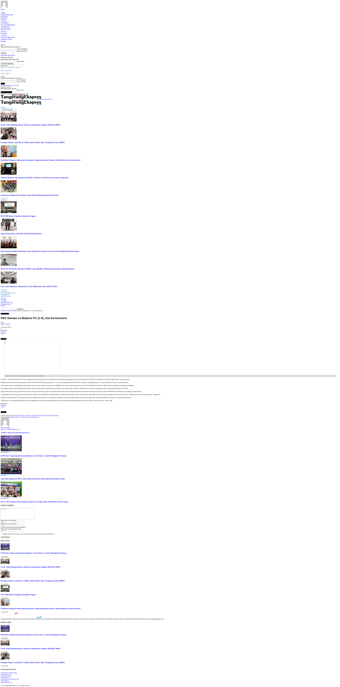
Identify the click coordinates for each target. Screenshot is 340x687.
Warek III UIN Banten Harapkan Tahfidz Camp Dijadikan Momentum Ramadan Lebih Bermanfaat (37, 269)
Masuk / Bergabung (6, 70)
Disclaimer (4, 33)
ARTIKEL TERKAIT (7, 432)
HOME (3, 13)
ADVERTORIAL (6, 29)
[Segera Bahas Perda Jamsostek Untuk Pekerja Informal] (9, 230)
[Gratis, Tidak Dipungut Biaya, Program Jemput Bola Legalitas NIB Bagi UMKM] (9, 121)
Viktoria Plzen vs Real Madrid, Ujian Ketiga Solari (25, 417)
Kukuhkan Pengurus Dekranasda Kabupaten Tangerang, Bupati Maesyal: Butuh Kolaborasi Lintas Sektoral (40, 160)
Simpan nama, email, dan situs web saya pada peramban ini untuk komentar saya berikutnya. (29, 534)
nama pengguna (22, 49)
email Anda (20, 61)
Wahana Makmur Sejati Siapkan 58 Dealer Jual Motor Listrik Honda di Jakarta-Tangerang (34, 178)
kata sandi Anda (22, 51)
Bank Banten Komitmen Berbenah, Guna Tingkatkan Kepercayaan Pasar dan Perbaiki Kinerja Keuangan (40, 251)
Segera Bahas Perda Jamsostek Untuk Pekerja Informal (21, 234)
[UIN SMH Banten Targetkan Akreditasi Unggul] (9, 212)
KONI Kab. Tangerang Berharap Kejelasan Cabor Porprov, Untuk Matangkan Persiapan (33, 456)
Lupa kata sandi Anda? (8, 55)
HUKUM (3, 21)
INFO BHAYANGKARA (8, 25)
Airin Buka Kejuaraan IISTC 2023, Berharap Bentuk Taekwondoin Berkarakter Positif (33, 479)
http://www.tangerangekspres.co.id (10, 429)
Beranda (3, 310)
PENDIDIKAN (5, 27)
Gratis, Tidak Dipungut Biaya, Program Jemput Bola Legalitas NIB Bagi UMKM (30, 125)
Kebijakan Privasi (6, 39)
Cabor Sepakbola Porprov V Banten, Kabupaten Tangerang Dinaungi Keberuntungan (35, 415)
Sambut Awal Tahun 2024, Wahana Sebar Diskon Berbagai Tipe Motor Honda (29, 195)
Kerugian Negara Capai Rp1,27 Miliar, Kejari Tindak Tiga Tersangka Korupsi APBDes (33, 142)
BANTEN (4, 19)
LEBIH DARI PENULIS (21, 432)
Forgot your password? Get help (10, 85)
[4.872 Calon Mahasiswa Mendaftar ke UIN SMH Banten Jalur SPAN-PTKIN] (9, 283)
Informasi (3, 31)
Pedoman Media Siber (8, 37)
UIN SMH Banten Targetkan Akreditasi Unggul (18, 216)
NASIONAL (4, 17)
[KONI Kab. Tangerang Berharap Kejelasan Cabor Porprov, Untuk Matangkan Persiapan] (11, 450)
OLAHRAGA (5, 23)
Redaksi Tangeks (5, 324)
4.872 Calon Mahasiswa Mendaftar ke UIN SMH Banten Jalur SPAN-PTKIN (29, 286)
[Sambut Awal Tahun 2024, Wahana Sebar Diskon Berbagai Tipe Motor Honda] (9, 192)
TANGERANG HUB (7, 15)
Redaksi (3, 41)
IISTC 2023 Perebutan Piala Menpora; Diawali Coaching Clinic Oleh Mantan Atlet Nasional (34, 502)
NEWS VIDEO (5, 73)
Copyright (4, 35)
